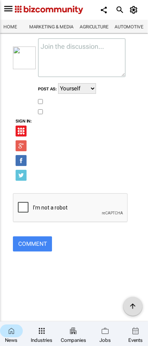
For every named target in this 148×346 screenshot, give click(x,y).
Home (10, 26)
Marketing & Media (51, 26)
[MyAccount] (135, 10)
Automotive (129, 26)
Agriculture (94, 26)
